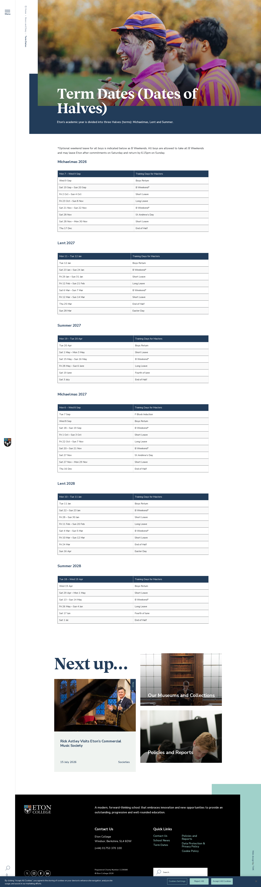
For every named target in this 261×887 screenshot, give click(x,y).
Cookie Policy (190, 851)
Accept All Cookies (222, 881)
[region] (130, 881)
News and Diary (25, 24)
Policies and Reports (189, 837)
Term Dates (160, 845)
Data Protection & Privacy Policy (193, 845)
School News (161, 840)
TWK (253, 867)
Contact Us (160, 836)
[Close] (256, 881)
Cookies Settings (177, 881)
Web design (253, 856)
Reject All (199, 881)
